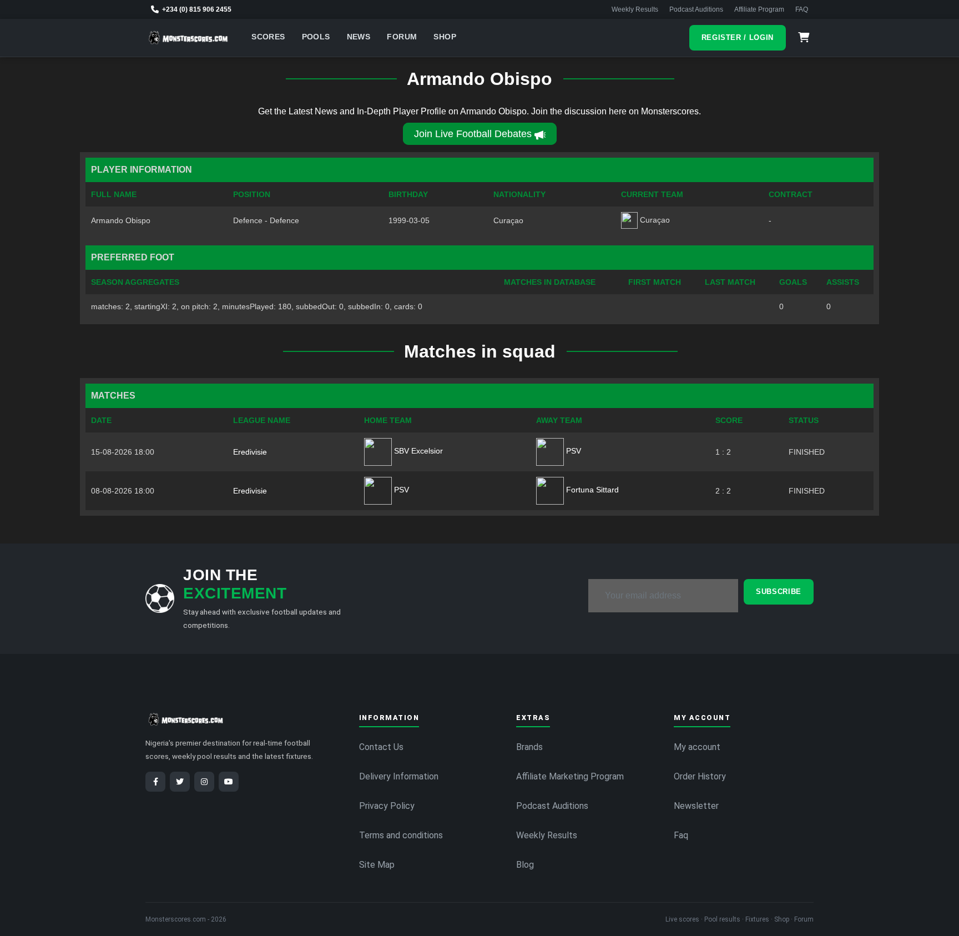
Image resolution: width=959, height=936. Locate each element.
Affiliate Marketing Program (570, 776)
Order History (700, 776)
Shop (444, 37)
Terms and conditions (401, 835)
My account (697, 747)
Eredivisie (250, 451)
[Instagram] (204, 782)
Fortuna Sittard (591, 489)
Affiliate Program (759, 9)
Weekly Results (635, 9)
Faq (681, 835)
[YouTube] (229, 782)
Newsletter (696, 806)
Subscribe (778, 591)
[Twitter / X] (180, 782)
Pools (316, 37)
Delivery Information (398, 776)
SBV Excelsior (417, 450)
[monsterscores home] (188, 37)
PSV (572, 450)
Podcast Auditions (696, 9)
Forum (402, 37)
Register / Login (737, 37)
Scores (268, 37)
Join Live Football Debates (473, 133)
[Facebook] (155, 782)
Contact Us (381, 747)
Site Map (377, 864)
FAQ (801, 9)
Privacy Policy (387, 806)
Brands (529, 747)
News (359, 37)
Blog (525, 864)
